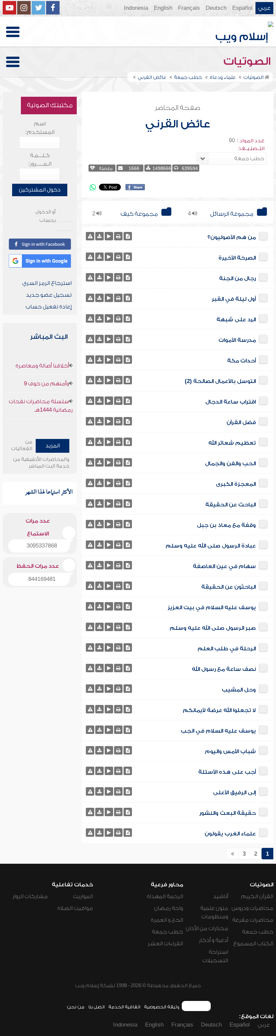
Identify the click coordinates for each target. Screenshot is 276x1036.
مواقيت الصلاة (75, 908)
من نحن (75, 1006)
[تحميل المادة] (99, 236)
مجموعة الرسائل (231, 214)
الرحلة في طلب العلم (227, 649)
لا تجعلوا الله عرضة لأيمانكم (219, 710)
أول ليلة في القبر (234, 299)
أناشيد (220, 896)
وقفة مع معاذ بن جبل (226, 525)
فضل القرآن (241, 422)
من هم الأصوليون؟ (231, 237)
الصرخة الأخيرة (237, 258)
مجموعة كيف (139, 214)
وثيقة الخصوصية (161, 1006)
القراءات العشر (165, 944)
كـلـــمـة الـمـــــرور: (39, 159)
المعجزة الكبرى (236, 484)
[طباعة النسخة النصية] (118, 236)
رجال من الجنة (237, 278)
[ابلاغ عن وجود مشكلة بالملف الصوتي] (90, 236)
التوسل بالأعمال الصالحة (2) (220, 381)
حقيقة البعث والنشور (227, 813)
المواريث (83, 896)
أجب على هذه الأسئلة (227, 772)
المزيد (52, 446)
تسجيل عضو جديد (49, 295)
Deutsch (216, 8)
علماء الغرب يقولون (230, 834)
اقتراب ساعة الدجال (230, 402)
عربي (264, 8)
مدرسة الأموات (237, 340)
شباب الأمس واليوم (230, 751)
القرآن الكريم (257, 896)
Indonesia (136, 8)
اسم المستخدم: (40, 128)
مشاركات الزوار (30, 896)
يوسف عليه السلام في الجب (218, 731)
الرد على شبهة (236, 320)
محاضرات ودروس (252, 908)
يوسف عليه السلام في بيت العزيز (212, 607)
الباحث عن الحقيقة (230, 505)
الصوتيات (248, 61)
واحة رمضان (168, 908)
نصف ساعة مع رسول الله (224, 669)
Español (242, 8)
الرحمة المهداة (165, 896)
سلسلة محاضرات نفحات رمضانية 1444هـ (41, 405)
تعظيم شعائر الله (232, 443)
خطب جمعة (257, 932)
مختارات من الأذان (207, 928)
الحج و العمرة (167, 920)
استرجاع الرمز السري (47, 283)
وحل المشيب (239, 690)
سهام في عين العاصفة (224, 566)
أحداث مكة (241, 361)
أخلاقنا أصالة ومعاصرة (42, 366)
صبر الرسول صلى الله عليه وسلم (213, 628)
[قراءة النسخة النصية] (128, 236)
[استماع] (109, 236)
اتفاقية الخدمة (124, 1006)
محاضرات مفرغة (252, 920)
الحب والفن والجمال (230, 464)
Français (189, 8)
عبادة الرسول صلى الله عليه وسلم (211, 546)
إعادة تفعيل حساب (49, 307)
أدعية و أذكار (213, 940)
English (163, 8)
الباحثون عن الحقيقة (228, 587)
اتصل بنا (96, 1006)
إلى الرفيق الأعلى (234, 793)
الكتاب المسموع (253, 944)
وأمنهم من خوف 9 (46, 384)
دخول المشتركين (40, 190)
